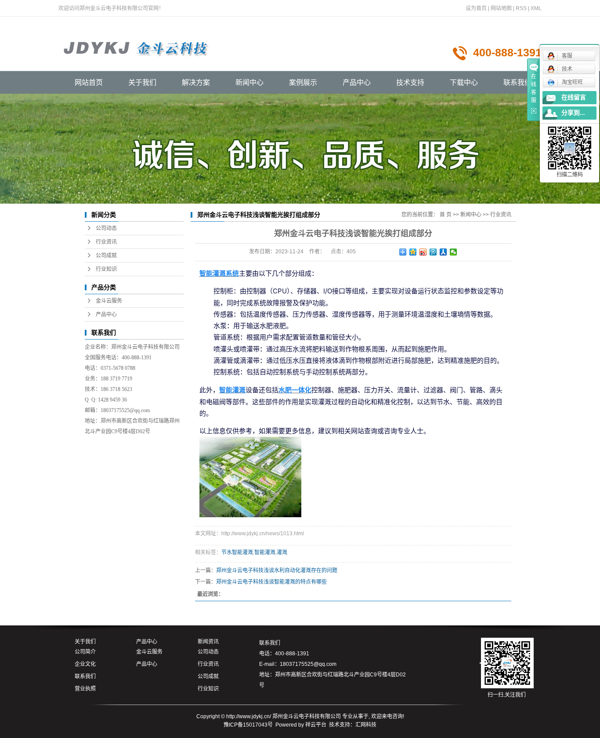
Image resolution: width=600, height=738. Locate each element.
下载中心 (464, 82)
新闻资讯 (208, 642)
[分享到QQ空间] (413, 252)
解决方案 (196, 82)
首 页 (446, 215)
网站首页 (89, 82)
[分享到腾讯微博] (433, 252)
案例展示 (303, 82)
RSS (521, 8)
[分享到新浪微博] (423, 252)
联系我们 (517, 82)
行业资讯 (106, 242)
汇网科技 (365, 725)
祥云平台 (315, 725)
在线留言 (573, 97)
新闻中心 (249, 82)
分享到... (573, 113)
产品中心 (357, 82)
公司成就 (106, 255)
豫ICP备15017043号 (248, 725)
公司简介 (85, 652)
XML (536, 8)
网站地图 (501, 8)
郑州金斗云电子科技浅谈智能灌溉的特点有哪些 (271, 582)
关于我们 (142, 82)
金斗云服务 (109, 301)
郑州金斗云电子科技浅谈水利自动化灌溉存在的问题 (276, 570)
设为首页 (476, 8)
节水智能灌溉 (237, 552)
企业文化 (85, 664)
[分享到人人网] (443, 252)
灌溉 (282, 552)
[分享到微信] (453, 252)
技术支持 (410, 82)
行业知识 (106, 269)
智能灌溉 (264, 552)
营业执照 (85, 689)
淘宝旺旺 (572, 82)
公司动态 (106, 228)
